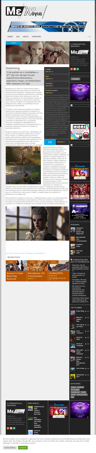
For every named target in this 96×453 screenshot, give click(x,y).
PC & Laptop (75, 390)
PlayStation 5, (31, 253)
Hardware (36, 37)
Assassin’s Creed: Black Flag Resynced (15, 276)
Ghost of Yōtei (79, 338)
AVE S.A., (11, 253)
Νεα (18, 37)
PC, (26, 253)
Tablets (83, 392)
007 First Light (79, 252)
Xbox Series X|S (39, 253)
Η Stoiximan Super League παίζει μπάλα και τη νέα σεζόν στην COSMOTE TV (80, 300)
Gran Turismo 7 (79, 332)
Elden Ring (80, 311)
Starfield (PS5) (56, 273)
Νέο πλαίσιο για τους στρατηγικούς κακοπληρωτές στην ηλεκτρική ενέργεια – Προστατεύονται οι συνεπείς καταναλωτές (79, 290)
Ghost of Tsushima (79, 344)
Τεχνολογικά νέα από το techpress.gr (79, 261)
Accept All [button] (22, 448)
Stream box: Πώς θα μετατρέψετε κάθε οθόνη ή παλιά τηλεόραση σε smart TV (80, 268)
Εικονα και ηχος (82, 394)
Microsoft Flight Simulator (79, 352)
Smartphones (75, 392)
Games (10, 37)
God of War (80, 368)
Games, (17, 253)
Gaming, (21, 253)
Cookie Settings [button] (9, 448)
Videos (26, 37)
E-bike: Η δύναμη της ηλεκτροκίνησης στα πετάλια (78, 275)
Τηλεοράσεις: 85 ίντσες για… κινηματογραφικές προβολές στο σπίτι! (79, 281)
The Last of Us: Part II (80, 325)
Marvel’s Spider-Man (79, 319)
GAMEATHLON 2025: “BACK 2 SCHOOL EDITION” (39, 410)
